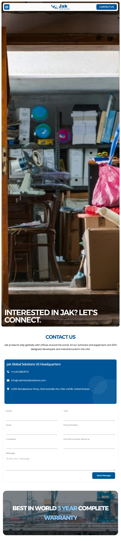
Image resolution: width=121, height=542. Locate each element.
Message (10, 453)
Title (65, 411)
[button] (6, 7)
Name (9, 411)
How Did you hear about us (76, 439)
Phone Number (70, 425)
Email (8, 425)
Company (11, 439)
